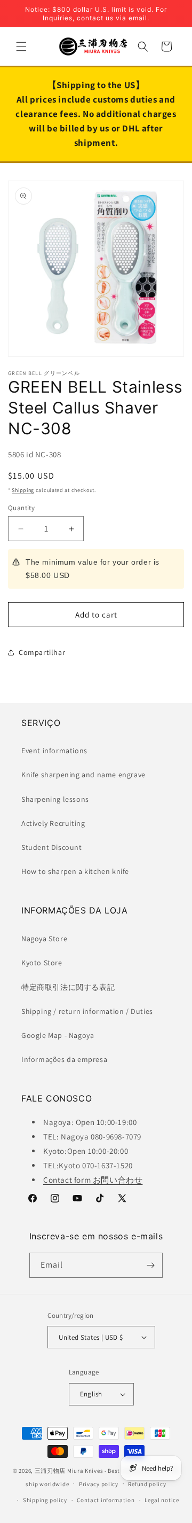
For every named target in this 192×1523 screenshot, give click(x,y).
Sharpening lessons (55, 799)
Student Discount (51, 847)
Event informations (54, 750)
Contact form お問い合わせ (92, 1180)
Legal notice (162, 1500)
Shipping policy (45, 1500)
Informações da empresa (64, 1059)
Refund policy (147, 1484)
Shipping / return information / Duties (87, 1011)
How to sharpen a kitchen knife (75, 871)
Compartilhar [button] (42, 652)
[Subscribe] (150, 1265)
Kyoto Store (41, 962)
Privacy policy (98, 1484)
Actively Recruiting (53, 823)
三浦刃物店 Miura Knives (69, 1470)
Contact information (105, 1500)
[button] (21, 46)
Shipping (23, 490)
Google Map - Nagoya (57, 1035)
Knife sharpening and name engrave (83, 774)
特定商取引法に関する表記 (68, 987)
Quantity (21, 507)
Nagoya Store (44, 938)
